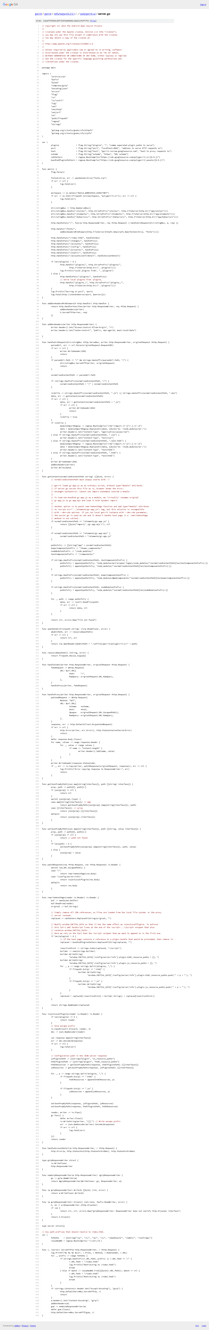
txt (197, 1325)
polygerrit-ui (88, 13)
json (204, 1325)
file (93, 21)
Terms (33, 1325)
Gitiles (17, 1325)
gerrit (38, 13)
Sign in (203, 4)
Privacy (25, 1325)
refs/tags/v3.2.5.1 (64, 13)
